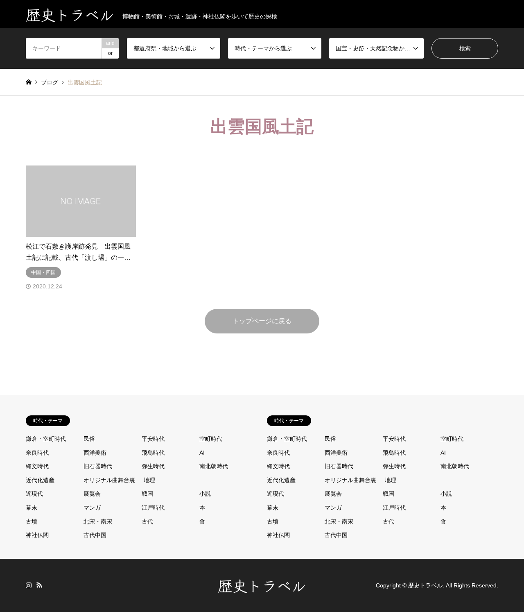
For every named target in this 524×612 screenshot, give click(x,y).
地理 (149, 480)
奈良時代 (37, 452)
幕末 (31, 507)
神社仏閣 (37, 535)
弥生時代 (153, 466)
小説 (205, 493)
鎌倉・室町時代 (46, 438)
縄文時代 (37, 466)
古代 (147, 521)
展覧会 (92, 493)
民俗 (89, 438)
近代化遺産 (40, 480)
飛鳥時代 (153, 452)
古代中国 (95, 535)
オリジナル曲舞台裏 (109, 480)
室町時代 (210, 438)
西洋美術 (95, 452)
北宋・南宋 (98, 521)
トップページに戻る (262, 320)
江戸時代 (153, 507)
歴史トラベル (262, 585)
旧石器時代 (98, 466)
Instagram (29, 585)
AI (202, 452)
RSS (39, 585)
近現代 (34, 493)
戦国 (147, 493)
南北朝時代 (213, 466)
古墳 (31, 521)
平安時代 (153, 438)
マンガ (92, 507)
